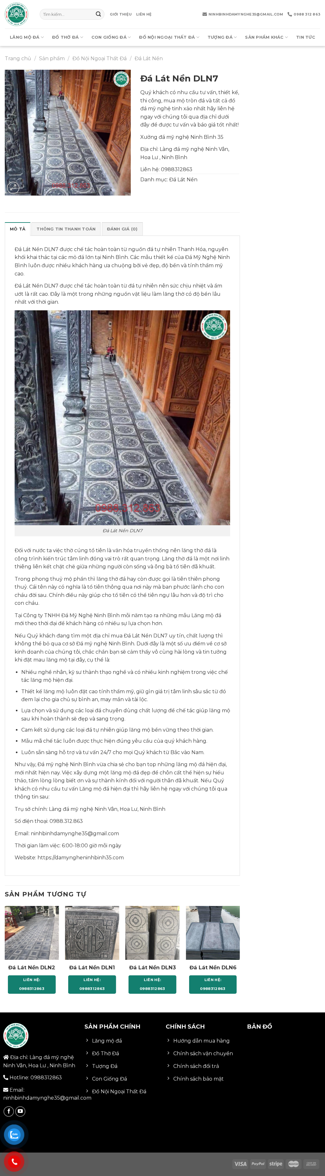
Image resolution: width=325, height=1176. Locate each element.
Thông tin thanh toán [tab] (66, 229)
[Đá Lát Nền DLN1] (92, 933)
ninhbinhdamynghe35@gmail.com (246, 14)
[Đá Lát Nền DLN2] (32, 933)
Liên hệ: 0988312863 (31, 984)
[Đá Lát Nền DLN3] (152, 933)
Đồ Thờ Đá (65, 37)
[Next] (239, 955)
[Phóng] (13, 188)
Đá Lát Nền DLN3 (152, 967)
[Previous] (5, 955)
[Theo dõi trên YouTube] (20, 1111)
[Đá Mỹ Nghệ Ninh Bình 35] (17, 14)
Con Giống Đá (109, 37)
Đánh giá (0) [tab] (122, 229)
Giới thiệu (121, 14)
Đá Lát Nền (149, 58)
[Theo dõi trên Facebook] (8, 1111)
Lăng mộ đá (25, 37)
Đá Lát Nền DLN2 (31, 967)
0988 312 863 (307, 14)
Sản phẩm (52, 58)
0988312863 (176, 169)
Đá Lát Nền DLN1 (92, 967)
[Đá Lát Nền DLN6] (213, 933)
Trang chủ (18, 58)
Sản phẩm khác (264, 37)
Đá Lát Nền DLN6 (212, 967)
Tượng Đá (220, 37)
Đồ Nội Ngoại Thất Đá (167, 37)
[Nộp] (98, 14)
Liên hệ (144, 14)
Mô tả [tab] (17, 229)
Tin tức (305, 37)
